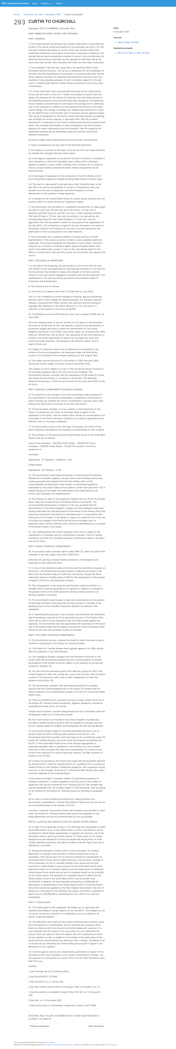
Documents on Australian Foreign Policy (58, 1045)
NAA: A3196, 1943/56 (128, 42)
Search (59, 3)
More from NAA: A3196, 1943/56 (134, 53)
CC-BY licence (111, 1045)
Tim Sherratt (50, 1042)
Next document (96, 1026)
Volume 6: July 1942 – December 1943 (42, 14)
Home (35, 3)
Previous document (39, 1026)
